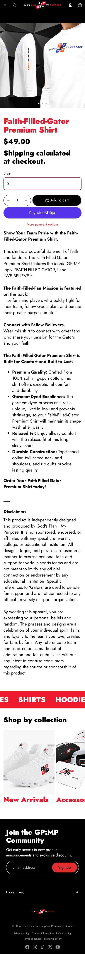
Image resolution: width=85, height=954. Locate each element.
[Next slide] (77, 771)
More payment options (42, 224)
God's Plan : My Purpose (35, 926)
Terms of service (32, 939)
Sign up (64, 867)
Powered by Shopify (62, 926)
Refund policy (63, 933)
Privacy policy (21, 933)
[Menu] (5, 5)
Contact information (43, 933)
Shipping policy (52, 939)
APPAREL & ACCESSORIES (25, 16)
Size (6, 173)
